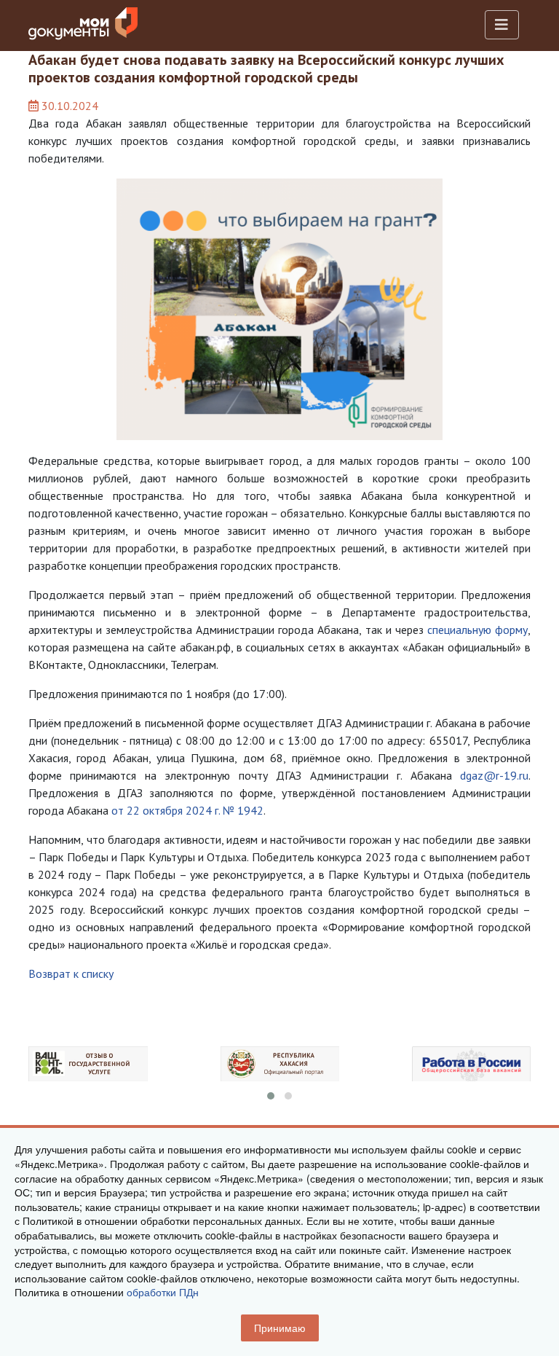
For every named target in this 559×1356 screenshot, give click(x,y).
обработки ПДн (163, 1292)
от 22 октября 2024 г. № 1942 (187, 810)
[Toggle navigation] (502, 24)
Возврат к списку (71, 973)
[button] (271, 1096)
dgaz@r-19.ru (494, 775)
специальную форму (477, 629)
